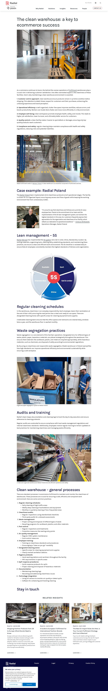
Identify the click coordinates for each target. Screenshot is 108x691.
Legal (53, 663)
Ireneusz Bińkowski (82, 222)
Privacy (71, 663)
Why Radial (40, 8)
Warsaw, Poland (37, 183)
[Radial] (11, 7)
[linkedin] (7, 688)
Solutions (51, 8)
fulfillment (73, 90)
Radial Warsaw (22, 240)
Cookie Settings (13, 684)
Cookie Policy (13, 680)
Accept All (29, 684)
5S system (47, 240)
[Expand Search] (100, 3)
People (84, 8)
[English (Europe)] (95, 3)
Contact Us (97, 8)
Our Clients (88, 2)
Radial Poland (24, 195)
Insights (63, 8)
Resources (73, 8)
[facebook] (10, 688)
